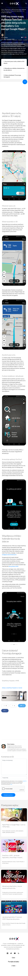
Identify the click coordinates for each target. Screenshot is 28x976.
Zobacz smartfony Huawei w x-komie (12, 687)
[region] (14, 97)
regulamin (25, 780)
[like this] (25, 37)
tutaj (11, 784)
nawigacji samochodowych (9, 554)
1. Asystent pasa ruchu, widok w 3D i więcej (14, 62)
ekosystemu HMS (13, 566)
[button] (12, 644)
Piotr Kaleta (4, 37)
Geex (2, 9)
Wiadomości (8, 9)
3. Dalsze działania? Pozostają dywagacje (12, 76)
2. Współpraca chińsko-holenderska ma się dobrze (14, 69)
